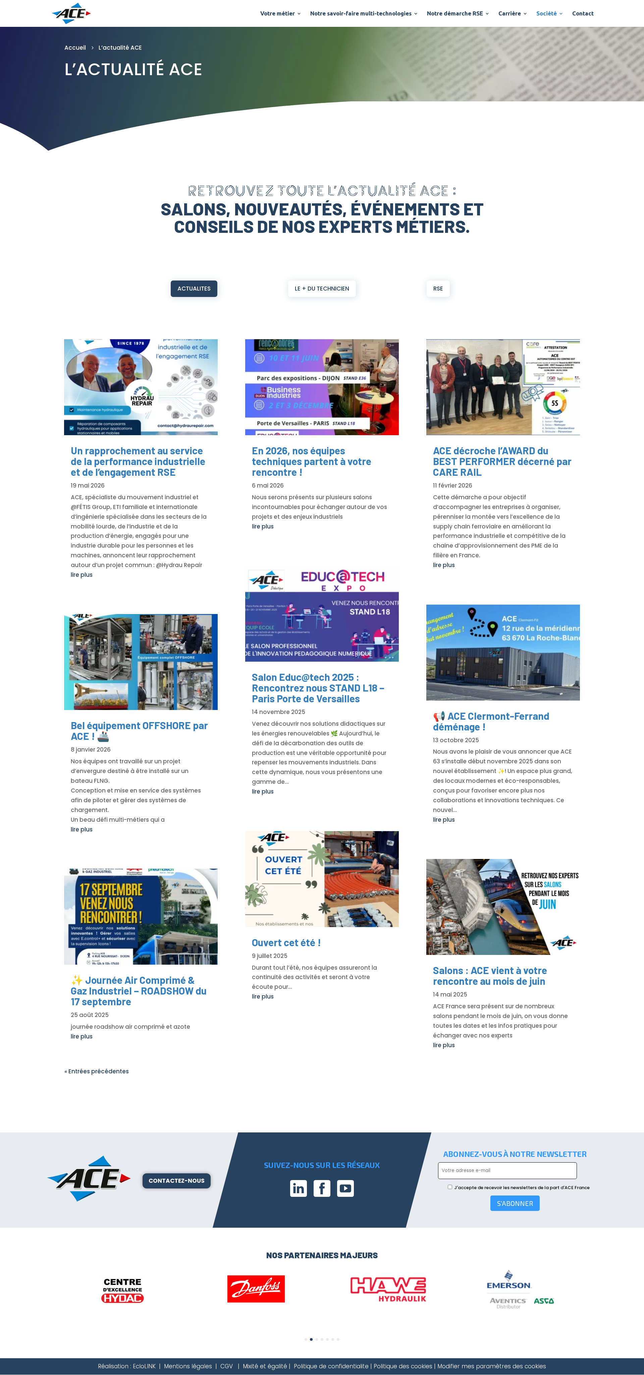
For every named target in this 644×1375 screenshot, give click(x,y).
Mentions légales (188, 1366)
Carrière (509, 13)
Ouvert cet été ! (286, 942)
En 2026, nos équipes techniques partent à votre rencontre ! (311, 461)
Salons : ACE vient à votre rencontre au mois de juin (490, 975)
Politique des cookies (403, 1366)
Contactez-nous (177, 1181)
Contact (583, 13)
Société (546, 13)
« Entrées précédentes (96, 1071)
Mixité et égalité (265, 1366)
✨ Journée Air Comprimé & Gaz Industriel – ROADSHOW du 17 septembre (139, 990)
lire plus (82, 575)
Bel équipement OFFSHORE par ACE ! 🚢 (139, 730)
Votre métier (277, 13)
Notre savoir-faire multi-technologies (361, 13)
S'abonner (515, 1203)
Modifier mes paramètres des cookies (491, 1366)
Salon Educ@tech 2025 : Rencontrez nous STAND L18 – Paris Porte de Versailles (318, 687)
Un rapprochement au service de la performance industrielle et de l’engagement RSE (138, 461)
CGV (226, 1366)
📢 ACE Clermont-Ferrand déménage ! (491, 721)
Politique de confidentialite (331, 1366)
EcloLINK (144, 1366)
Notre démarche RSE (455, 13)
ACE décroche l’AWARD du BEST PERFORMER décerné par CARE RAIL (502, 461)
